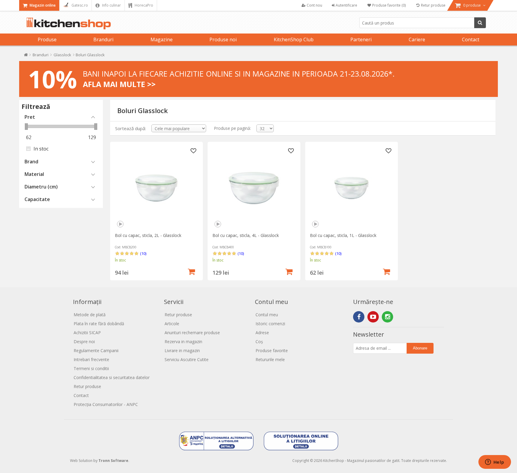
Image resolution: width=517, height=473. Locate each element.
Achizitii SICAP (87, 332)
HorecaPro (143, 5)
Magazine (161, 39)
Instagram (387, 317)
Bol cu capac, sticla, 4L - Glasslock (245, 235)
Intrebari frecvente (91, 359)
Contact (470, 39)
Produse (47, 39)
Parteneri (361, 39)
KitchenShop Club (294, 39)
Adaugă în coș (191, 271)
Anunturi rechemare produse (192, 332)
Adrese (262, 332)
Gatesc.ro (79, 5)
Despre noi (84, 341)
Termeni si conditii (91, 368)
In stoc (41, 148)
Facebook (358, 317)
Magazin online (42, 5)
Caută (480, 22)
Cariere (417, 39)
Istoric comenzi (270, 323)
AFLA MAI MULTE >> (119, 84)
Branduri (103, 39)
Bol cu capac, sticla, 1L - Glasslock (343, 235)
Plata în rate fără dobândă (99, 323)
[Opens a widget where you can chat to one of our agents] (494, 462)
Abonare (420, 348)
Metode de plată (90, 314)
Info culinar (111, 5)
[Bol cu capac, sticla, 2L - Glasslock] (156, 188)
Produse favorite (272, 350)
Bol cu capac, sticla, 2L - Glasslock (148, 235)
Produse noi (223, 39)
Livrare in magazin (182, 350)
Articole (172, 323)
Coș (259, 341)
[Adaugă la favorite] (193, 151)
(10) (143, 253)
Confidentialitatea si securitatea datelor (112, 377)
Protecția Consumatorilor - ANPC (106, 404)
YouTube (373, 317)
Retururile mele (270, 359)
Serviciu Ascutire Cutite (187, 359)
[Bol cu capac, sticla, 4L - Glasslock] (253, 188)
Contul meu (267, 314)
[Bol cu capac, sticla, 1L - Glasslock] (351, 188)
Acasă (26, 56)
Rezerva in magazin (183, 341)
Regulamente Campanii (96, 350)
